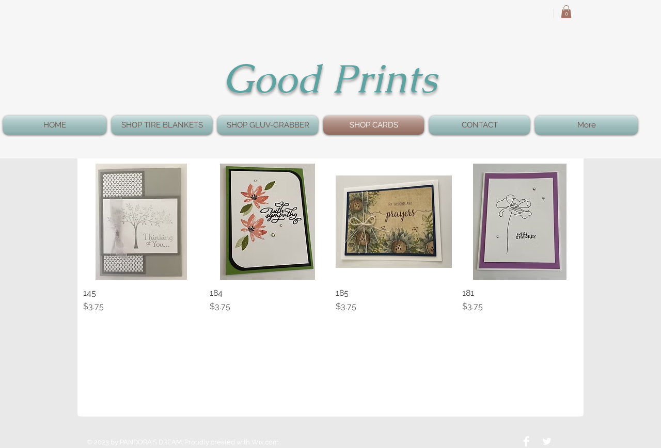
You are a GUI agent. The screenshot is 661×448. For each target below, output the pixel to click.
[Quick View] (141, 222)
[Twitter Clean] (547, 441)
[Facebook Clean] (526, 441)
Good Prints (330, 78)
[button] (566, 11)
